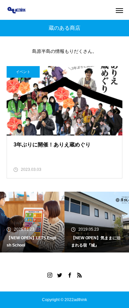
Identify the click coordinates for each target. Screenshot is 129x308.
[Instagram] (49, 275)
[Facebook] (69, 275)
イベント (23, 72)
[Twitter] (59, 275)
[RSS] (79, 275)
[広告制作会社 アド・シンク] (16, 10)
